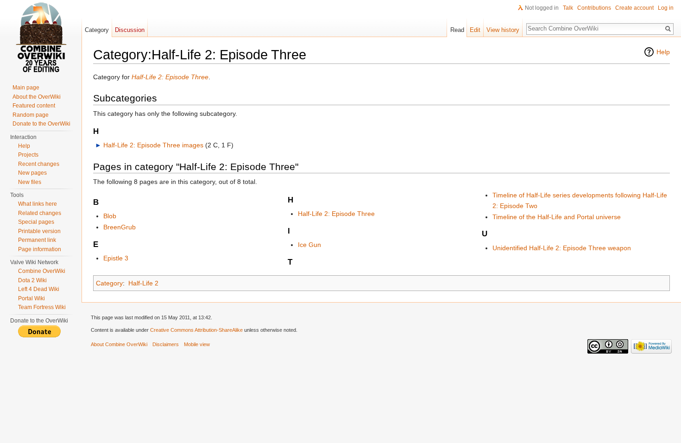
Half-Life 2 (143, 283)
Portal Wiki (31, 298)
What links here (37, 204)
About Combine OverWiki (119, 344)
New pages (32, 173)
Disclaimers (165, 344)
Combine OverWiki (41, 271)
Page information (39, 249)
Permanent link (37, 240)
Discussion (130, 29)
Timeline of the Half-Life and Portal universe (556, 217)
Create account (634, 8)
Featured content (34, 105)
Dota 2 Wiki (32, 280)
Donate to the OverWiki (41, 123)
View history (502, 29)
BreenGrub (119, 227)
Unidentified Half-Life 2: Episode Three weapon (561, 248)
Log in (666, 8)
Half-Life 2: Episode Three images (153, 145)
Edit (475, 29)
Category (109, 283)
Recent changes (38, 164)
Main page (26, 87)
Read (457, 29)
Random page (31, 115)
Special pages (36, 222)
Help (663, 52)
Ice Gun (309, 244)
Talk (568, 8)
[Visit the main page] (41, 37)
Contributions (594, 8)
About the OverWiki (37, 97)
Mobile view (197, 344)
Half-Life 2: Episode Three (170, 77)
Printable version (39, 231)
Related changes (39, 213)
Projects (28, 155)
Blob (109, 216)
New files (29, 182)
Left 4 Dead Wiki (38, 289)
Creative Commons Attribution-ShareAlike (196, 330)
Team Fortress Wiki (42, 307)
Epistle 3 (115, 258)
